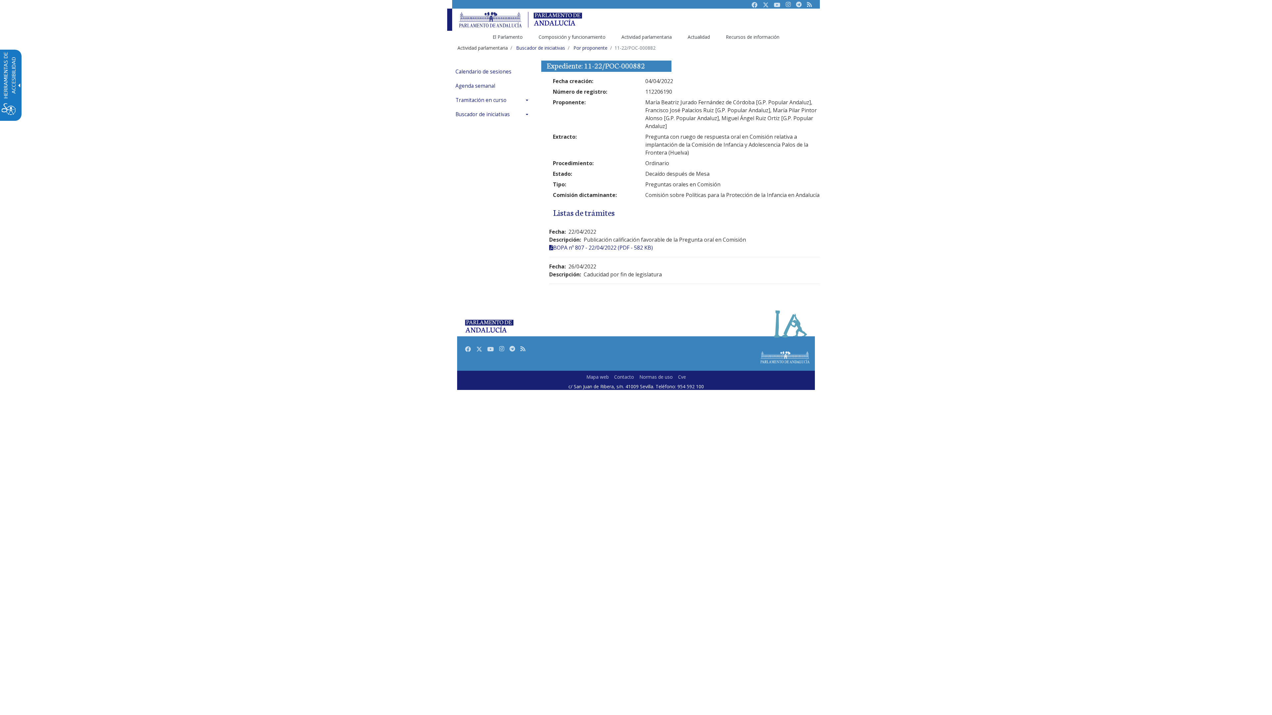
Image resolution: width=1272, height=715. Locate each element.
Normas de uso (656, 377)
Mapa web (597, 377)
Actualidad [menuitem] (699, 37)
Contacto (624, 377)
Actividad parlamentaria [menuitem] (646, 37)
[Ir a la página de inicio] (490, 20)
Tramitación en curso (480, 100)
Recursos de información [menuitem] (752, 37)
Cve (682, 377)
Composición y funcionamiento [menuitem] (572, 37)
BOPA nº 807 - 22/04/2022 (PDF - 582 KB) (603, 247)
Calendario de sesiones (483, 71)
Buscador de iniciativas (482, 114)
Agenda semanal (475, 85)
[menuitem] (493, 72)
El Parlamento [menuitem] (508, 37)
